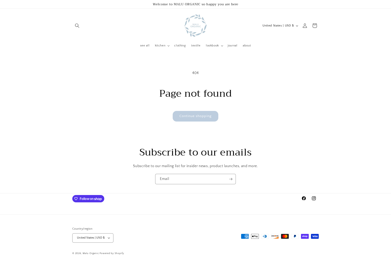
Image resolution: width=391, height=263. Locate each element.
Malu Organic (91, 253)
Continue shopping (195, 116)
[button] (77, 26)
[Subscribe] (231, 179)
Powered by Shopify (112, 253)
